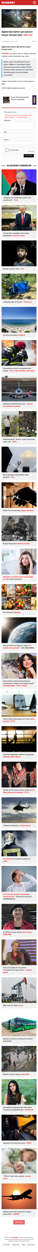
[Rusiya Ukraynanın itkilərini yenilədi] (19, 528)
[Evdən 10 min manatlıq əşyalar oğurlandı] (19, 495)
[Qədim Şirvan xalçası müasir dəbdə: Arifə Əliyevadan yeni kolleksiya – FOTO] (19, 774)
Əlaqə (23, 1244)
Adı (5, 132)
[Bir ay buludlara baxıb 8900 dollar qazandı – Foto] (19, 459)
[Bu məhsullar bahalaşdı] (19, 597)
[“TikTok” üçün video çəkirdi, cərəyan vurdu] (19, 1161)
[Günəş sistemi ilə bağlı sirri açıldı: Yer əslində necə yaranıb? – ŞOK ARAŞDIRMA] (19, 630)
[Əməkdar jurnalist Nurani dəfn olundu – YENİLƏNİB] (19, 917)
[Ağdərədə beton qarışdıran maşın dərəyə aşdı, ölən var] (19, 18)
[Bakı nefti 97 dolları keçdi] (19, 990)
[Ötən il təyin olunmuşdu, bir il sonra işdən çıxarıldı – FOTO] (19, 703)
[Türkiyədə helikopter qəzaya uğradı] (19, 810)
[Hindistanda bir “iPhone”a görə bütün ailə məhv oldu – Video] (19, 424)
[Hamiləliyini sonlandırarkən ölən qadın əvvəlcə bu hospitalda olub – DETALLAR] (19, 1092)
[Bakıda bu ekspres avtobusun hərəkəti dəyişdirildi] (19, 1023)
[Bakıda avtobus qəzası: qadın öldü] (19, 1059)
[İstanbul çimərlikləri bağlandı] (19, 320)
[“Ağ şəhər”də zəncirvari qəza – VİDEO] (19, 1127)
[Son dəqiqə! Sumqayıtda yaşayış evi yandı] (19, 843)
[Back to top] (32, 1246)
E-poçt (6, 139)
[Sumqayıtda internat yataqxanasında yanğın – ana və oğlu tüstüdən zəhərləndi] (19, 353)
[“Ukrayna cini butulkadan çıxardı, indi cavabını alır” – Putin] (19, 182)
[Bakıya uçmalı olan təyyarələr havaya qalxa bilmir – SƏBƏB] (19, 1196)
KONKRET (16, 1237)
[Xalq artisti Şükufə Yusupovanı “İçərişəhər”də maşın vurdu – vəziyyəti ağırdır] (19, 952)
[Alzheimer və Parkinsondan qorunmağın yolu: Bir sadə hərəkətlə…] (19, 561)
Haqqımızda (15, 1244)
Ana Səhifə (7, 1244)
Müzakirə (7, 120)
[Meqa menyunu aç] (34, 2)
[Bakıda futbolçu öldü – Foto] (19, 253)
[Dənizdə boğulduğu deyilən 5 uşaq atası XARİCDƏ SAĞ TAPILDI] (19, 739)
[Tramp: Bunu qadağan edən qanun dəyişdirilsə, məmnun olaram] (19, 218)
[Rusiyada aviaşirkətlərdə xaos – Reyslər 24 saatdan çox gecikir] (19, 388)
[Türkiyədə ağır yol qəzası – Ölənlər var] (19, 286)
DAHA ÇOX (19, 1222)
